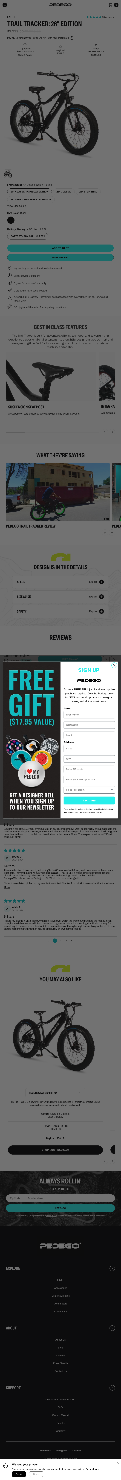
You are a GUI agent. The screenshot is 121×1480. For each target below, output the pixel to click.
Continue (89, 800)
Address (69, 742)
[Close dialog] (114, 665)
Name (67, 708)
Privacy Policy (92, 1469)
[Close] (117, 1462)
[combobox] (88, 789)
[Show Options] (112, 789)
